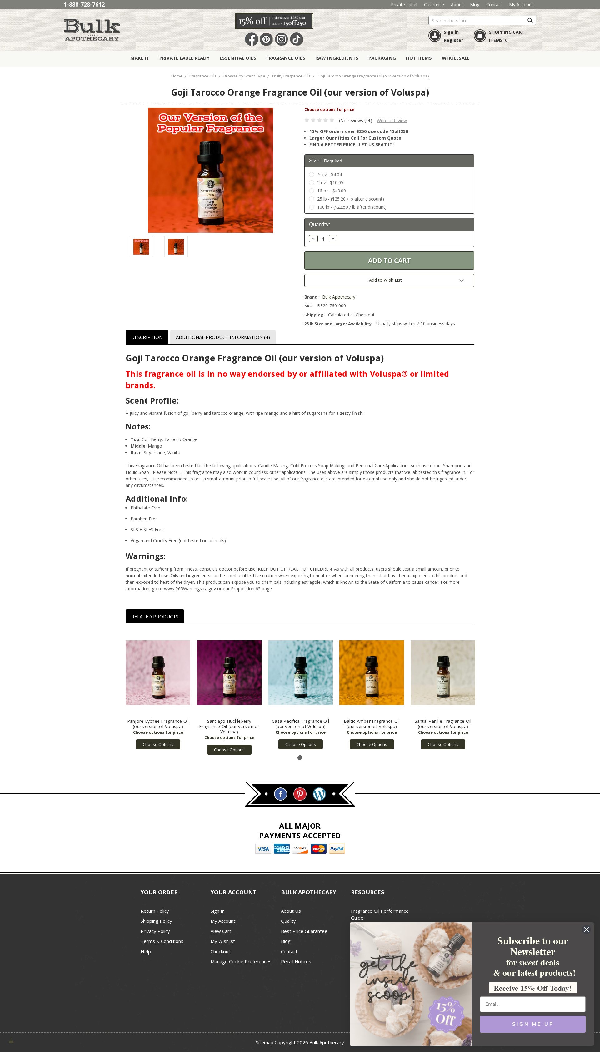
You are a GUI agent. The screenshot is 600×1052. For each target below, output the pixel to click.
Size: (325, 161)
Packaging (382, 58)
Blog (474, 4)
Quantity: (319, 224)
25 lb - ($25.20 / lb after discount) (350, 199)
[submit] (530, 20)
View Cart (221, 931)
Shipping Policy (156, 921)
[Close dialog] (586, 929)
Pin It (266, 39)
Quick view (158, 673)
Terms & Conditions (162, 941)
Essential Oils (238, 58)
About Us (291, 911)
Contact (494, 4)
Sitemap (264, 1042)
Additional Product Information (223, 337)
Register (453, 40)
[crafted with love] (11, 1040)
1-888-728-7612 (84, 4)
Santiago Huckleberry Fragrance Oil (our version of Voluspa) (229, 726)
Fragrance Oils (285, 58)
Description (146, 337)
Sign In (218, 911)
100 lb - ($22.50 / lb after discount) (352, 207)
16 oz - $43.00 (331, 191)
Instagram (281, 39)
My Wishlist (223, 941)
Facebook (251, 39)
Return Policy (155, 911)
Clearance (434, 4)
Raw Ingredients (336, 58)
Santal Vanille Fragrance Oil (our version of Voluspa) (443, 723)
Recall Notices (296, 961)
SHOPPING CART (507, 32)
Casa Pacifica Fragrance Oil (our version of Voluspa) (300, 723)
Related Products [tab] (154, 616)
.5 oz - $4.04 (329, 174)
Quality (288, 921)
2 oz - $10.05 (330, 183)
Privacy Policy (155, 931)
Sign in (451, 32)
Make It (139, 58)
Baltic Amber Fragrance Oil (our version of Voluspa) (372, 723)
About (457, 4)
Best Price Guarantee (304, 931)
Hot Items (419, 58)
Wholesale (456, 58)
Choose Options (158, 744)
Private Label (404, 4)
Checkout (220, 951)
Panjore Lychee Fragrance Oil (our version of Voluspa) (158, 723)
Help (146, 951)
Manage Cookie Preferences (241, 961)
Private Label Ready (184, 58)
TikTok (296, 39)
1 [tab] (300, 757)
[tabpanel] (158, 689)
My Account (521, 4)
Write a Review (392, 120)
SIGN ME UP (533, 1024)
